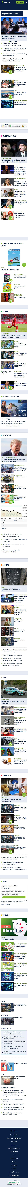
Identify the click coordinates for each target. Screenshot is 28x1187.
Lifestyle (6, 775)
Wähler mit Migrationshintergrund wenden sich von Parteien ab (13, 60)
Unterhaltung (9, 136)
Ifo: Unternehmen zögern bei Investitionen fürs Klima (11, 551)
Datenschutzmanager (14, 1148)
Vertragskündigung (14, 1172)
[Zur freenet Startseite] (5, 1)
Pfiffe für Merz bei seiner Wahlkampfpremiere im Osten (12, 44)
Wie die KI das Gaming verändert (12, 655)
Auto (4, 677)
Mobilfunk (20, 2)
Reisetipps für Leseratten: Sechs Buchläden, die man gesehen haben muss (15, 868)
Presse (14, 1162)
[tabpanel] (14, 29)
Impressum (14, 1141)
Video (5, 881)
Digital (5, 565)
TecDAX (4, 528)
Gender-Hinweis (14, 1158)
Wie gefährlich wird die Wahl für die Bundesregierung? (14, 1038)
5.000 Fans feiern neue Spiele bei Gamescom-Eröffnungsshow (12, 664)
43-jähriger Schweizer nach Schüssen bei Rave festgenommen (14, 49)
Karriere (14, 1168)
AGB (14, 1155)
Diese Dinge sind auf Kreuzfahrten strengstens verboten (13, 863)
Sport (5, 311)
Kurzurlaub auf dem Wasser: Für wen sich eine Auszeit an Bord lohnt (15, 858)
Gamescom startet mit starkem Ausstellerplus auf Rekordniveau (12, 659)
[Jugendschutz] (14, 1182)
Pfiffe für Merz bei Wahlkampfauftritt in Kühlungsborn (15, 1052)
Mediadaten (14, 1165)
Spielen (5, 915)
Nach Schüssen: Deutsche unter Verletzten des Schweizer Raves (13, 1033)
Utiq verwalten (14, 1151)
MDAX (3, 525)
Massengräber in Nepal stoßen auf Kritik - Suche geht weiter (14, 1047)
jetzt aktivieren (7, 897)
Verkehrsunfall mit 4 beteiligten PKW (13, 1104)
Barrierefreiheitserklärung (14, 1138)
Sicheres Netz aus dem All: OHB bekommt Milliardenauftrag (12, 535)
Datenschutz (14, 1145)
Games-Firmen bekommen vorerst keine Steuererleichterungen (15, 651)
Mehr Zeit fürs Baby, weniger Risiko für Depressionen (15, 1042)
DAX (3, 523)
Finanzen (6, 435)
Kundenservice (14, 1134)
